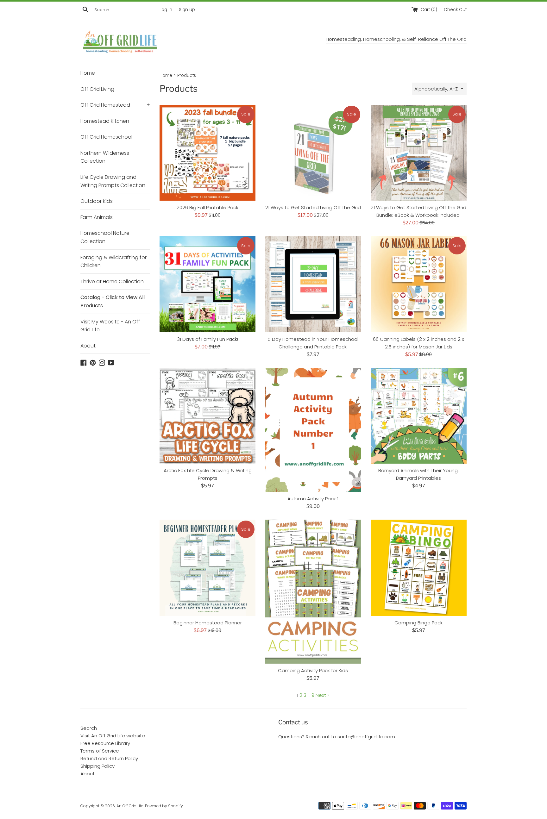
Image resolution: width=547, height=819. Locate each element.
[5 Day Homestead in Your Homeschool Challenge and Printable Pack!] (313, 284)
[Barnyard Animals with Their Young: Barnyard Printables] (419, 416)
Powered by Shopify (164, 806)
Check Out (455, 10)
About (88, 345)
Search (88, 728)
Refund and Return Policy (109, 758)
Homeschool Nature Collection (104, 237)
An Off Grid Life (129, 806)
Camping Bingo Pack (418, 622)
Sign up (187, 10)
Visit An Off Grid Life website (112, 735)
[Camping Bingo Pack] (419, 568)
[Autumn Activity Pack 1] (313, 430)
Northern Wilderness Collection (104, 157)
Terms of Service (99, 750)
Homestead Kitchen (104, 121)
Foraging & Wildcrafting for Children (113, 261)
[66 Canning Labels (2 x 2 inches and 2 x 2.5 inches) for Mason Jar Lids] (419, 284)
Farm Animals (96, 217)
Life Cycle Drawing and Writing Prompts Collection (112, 181)
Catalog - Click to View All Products (112, 301)
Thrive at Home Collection (112, 281)
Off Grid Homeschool (106, 137)
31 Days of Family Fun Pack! (207, 339)
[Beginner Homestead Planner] (207, 568)
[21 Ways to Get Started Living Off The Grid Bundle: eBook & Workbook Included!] (419, 153)
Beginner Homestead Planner (207, 622)
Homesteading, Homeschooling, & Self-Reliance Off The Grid (396, 39)
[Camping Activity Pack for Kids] (313, 592)
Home (87, 73)
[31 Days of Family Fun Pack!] (207, 284)
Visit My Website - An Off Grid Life (110, 326)
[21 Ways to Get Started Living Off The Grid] (313, 153)
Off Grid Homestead (115, 105)
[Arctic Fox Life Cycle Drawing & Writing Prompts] (207, 416)
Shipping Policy (97, 766)
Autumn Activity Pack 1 (312, 498)
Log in (166, 10)
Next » (323, 695)
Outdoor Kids (96, 201)
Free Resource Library (105, 743)
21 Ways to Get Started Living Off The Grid (313, 207)
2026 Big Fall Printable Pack (207, 207)
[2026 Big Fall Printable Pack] (207, 153)
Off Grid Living (97, 89)
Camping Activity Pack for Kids (313, 670)
